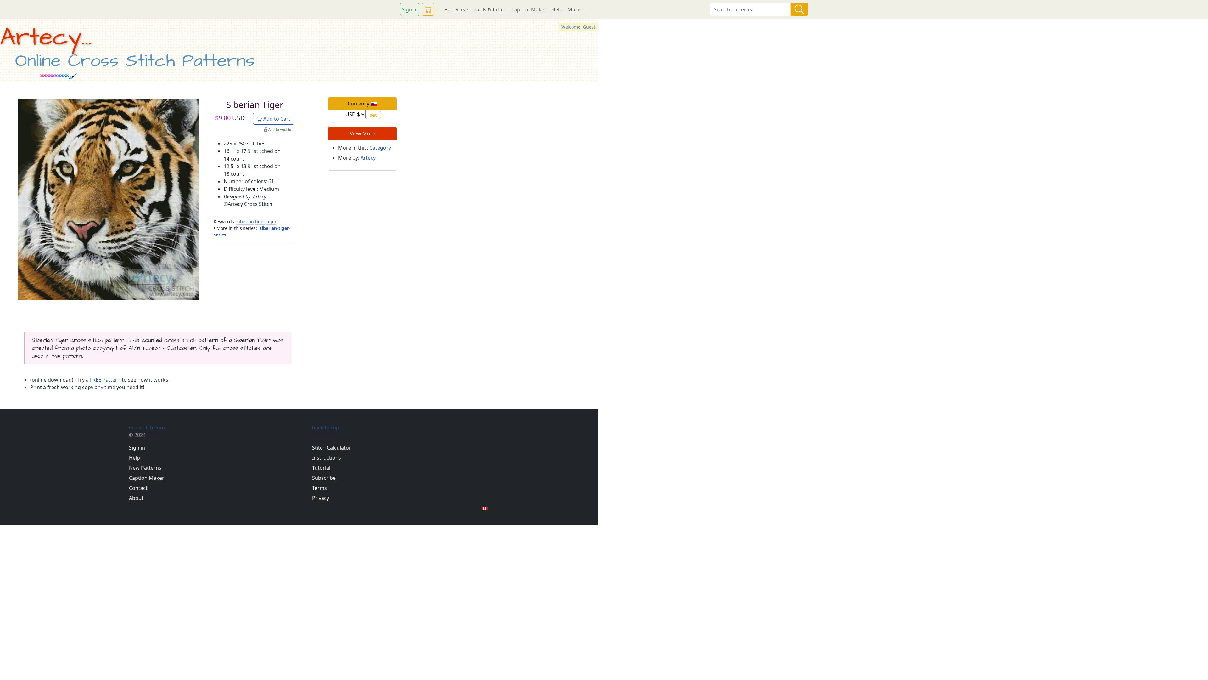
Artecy (368, 157)
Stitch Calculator (331, 447)
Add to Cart (276, 118)
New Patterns (145, 467)
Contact (138, 487)
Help (556, 9)
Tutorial (321, 467)
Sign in (410, 9)
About (136, 498)
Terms (319, 487)
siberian (245, 221)
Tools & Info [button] (488, 9)
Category (380, 147)
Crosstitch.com (147, 427)
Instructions (326, 457)
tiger (260, 221)
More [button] (574, 9)
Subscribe (324, 477)
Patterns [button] (455, 9)
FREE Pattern (105, 379)
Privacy (320, 498)
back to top (325, 427)
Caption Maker (528, 9)
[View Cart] (428, 9)
